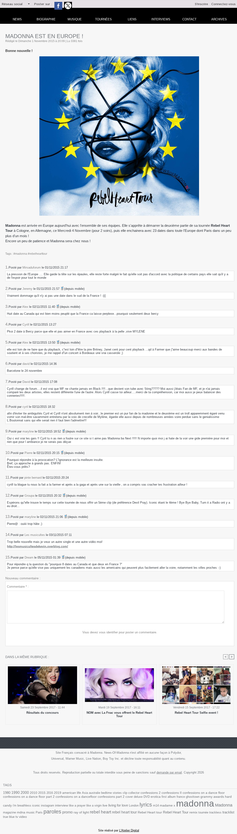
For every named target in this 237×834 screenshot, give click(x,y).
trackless (215, 812)
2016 (50, 793)
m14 (156, 805)
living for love (118, 805)
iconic (36, 805)
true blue (9, 817)
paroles (52, 812)
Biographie (46, 19)
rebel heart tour (124, 812)
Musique (75, 19)
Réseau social (12, 4)
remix (193, 812)
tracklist (228, 812)
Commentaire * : (18, 586)
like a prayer (77, 805)
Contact (189, 19)
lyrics (146, 805)
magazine (9, 812)
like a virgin (94, 805)
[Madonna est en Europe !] (119, 57)
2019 (57, 793)
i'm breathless (22, 805)
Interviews (160, 19)
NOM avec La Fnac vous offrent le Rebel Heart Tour (119, 714)
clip (125, 793)
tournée (203, 812)
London (134, 805)
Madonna (223, 805)
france (181, 796)
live (105, 805)
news (17, 19)
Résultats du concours (42, 712)
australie (94, 793)
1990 (15, 792)
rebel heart (100, 812)
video (23, 817)
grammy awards (212, 796)
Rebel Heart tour (150, 812)
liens (132, 19)
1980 (6, 793)
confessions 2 (150, 793)
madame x (167, 805)
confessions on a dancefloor (76, 796)
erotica (156, 796)
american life (71, 793)
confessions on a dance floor (204, 793)
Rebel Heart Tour (175, 812)
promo (67, 812)
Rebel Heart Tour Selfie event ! (196, 712)
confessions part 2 (111, 796)
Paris (39, 812)
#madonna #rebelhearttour (30, 253)
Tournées (103, 19)
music (30, 812)
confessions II (172, 793)
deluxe (138, 796)
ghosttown (193, 796)
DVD (146, 796)
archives (219, 19)
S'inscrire (201, 4)
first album (169, 796)
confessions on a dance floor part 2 (29, 796)
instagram (47, 805)
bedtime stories (111, 793)
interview (61, 805)
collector (134, 793)
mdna (21, 812)
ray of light (81, 812)
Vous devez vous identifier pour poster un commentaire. (119, 632)
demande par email (169, 772)
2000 (25, 793)
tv (17, 817)
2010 (33, 793)
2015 (42, 793)
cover (129, 796)
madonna (195, 803)
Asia (85, 793)
